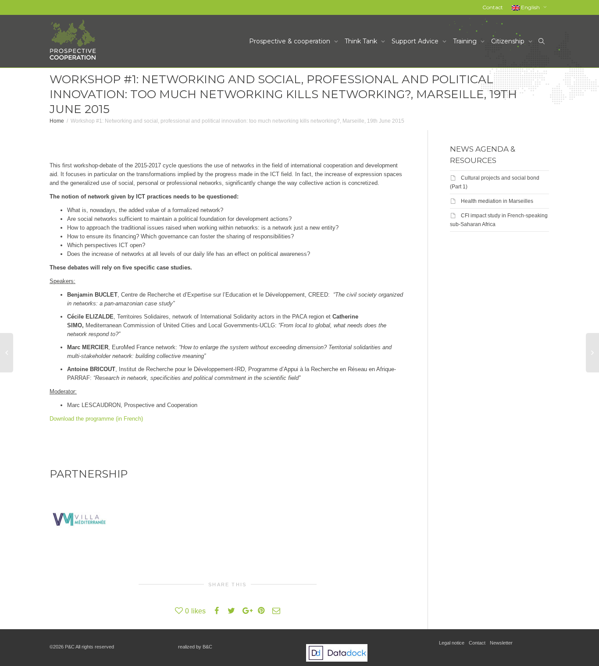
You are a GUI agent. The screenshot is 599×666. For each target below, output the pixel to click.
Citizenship (508, 41)
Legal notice (451, 642)
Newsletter (501, 642)
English (530, 7)
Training (465, 41)
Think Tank (362, 41)
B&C (207, 646)
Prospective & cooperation (290, 41)
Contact (492, 7)
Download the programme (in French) (96, 418)
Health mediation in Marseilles (497, 201)
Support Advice (416, 41)
